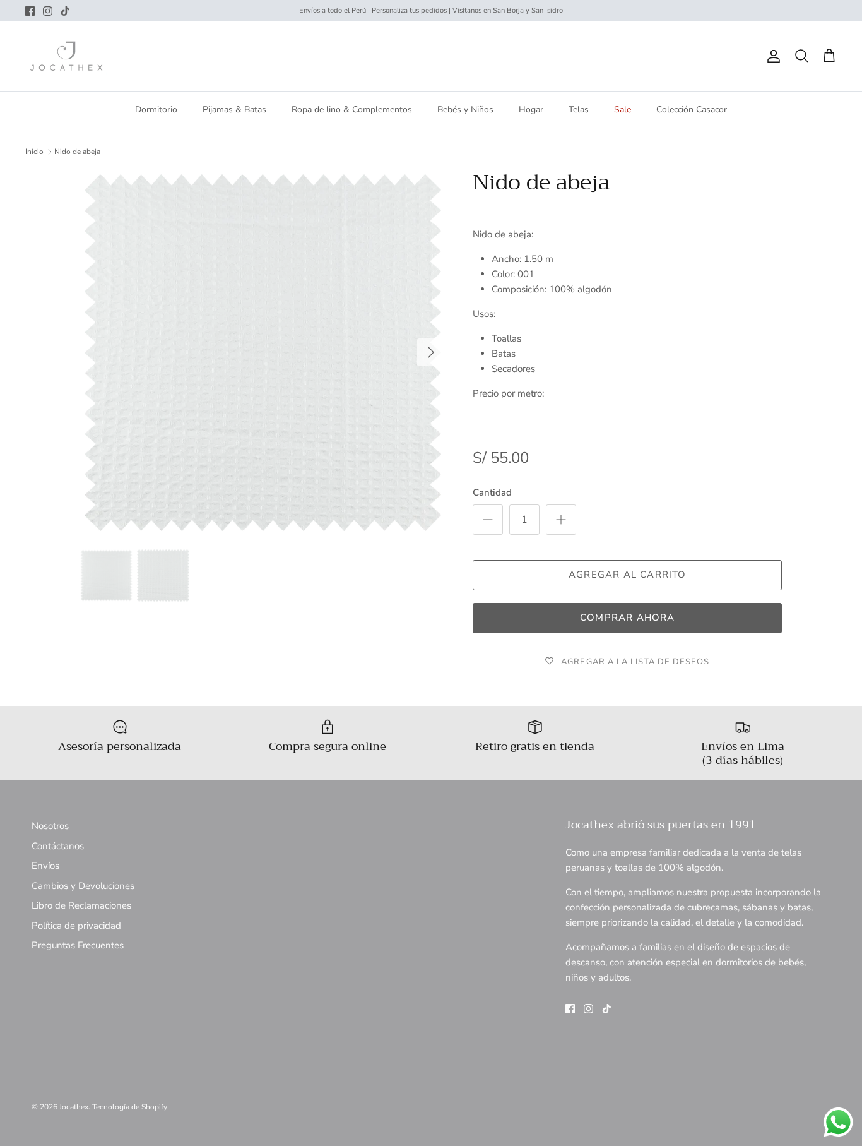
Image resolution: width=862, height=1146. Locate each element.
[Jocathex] (66, 56)
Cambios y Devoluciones (83, 886)
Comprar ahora (627, 617)
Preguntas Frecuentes (78, 945)
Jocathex (73, 1107)
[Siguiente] (431, 352)
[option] (263, 352)
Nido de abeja (77, 151)
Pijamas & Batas (234, 110)
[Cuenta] (771, 56)
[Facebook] (30, 11)
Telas (579, 110)
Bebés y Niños (465, 110)
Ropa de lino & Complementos (352, 110)
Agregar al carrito (628, 574)
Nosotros (50, 826)
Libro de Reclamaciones (81, 905)
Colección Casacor (691, 110)
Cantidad (492, 492)
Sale (622, 110)
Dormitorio (156, 110)
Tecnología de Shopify (129, 1107)
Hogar (531, 110)
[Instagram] (47, 11)
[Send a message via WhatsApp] (838, 1122)
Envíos (45, 865)
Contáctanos (58, 846)
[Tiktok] (65, 11)
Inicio (34, 151)
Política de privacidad (76, 925)
